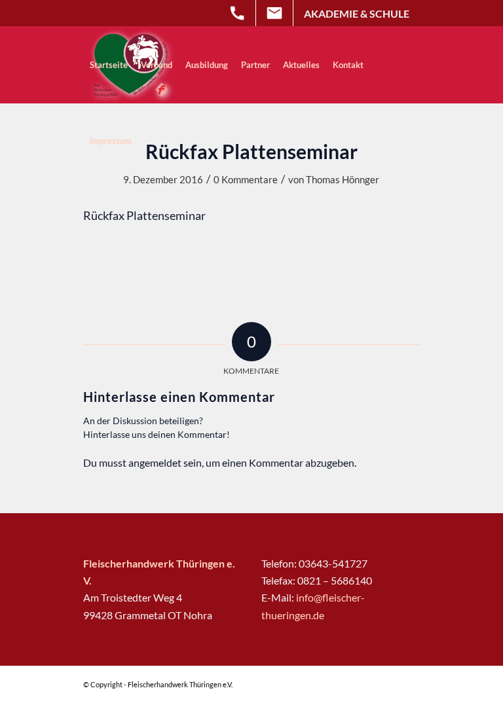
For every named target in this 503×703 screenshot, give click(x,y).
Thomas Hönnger (342, 179)
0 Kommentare (246, 179)
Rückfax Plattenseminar (144, 215)
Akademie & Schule (356, 13)
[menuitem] (108, 65)
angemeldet (154, 462)
